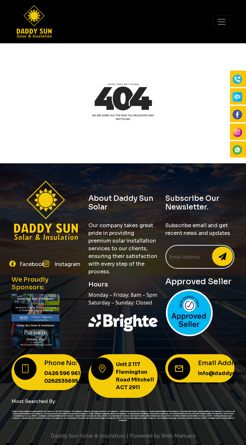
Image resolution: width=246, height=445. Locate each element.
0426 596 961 (62, 373)
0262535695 (61, 381)
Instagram (66, 264)
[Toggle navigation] (222, 21)
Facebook (32, 264)
